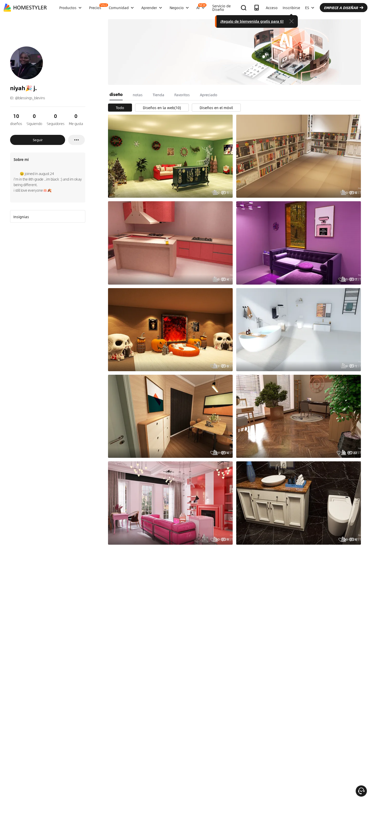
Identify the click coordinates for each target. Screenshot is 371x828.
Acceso (272, 7)
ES (307, 7)
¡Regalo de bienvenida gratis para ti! (252, 21)
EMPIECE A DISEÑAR (341, 7)
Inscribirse (291, 7)
